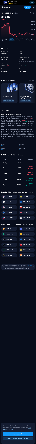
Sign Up (27, 7)
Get (32, 2)
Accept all (18, 434)
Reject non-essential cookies (17, 438)
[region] (18, 433)
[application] (18, 29)
